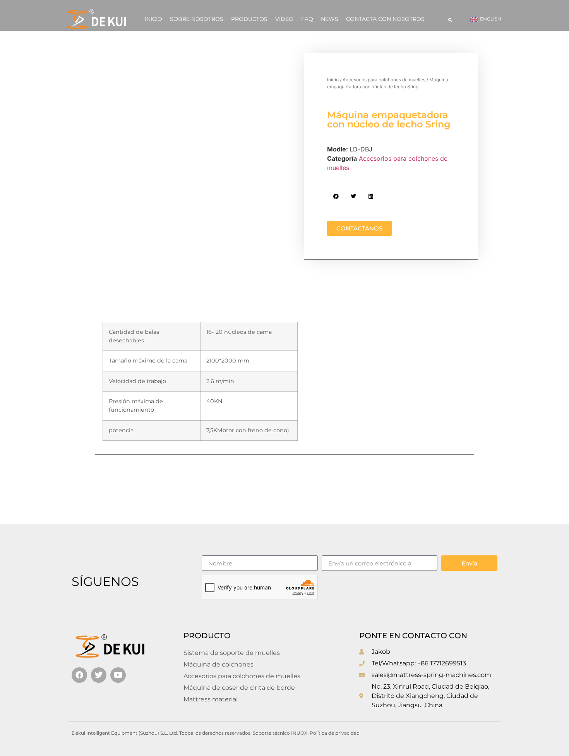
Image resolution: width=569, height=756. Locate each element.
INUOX (299, 733)
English (490, 19)
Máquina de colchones (218, 664)
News (329, 18)
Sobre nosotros (196, 18)
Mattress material (210, 699)
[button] (450, 20)
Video (284, 18)
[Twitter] (98, 675)
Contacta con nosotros (385, 18)
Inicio (153, 18)
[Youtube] (118, 675)
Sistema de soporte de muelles (231, 652)
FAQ (307, 18)
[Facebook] (79, 675)
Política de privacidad (335, 733)
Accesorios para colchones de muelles (384, 79)
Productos (249, 18)
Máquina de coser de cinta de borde (239, 687)
